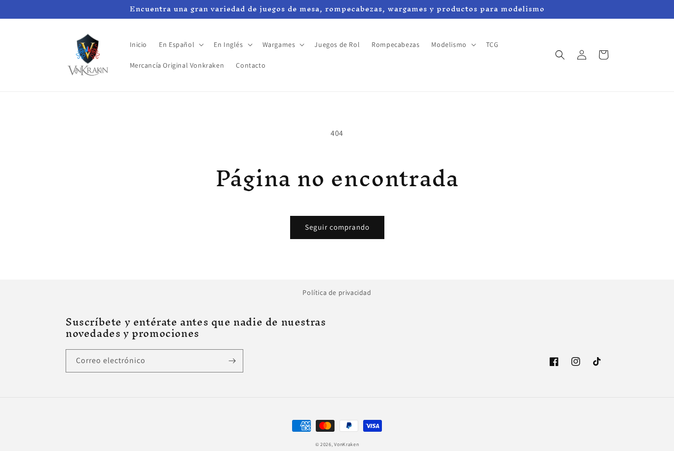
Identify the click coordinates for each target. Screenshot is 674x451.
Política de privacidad (336, 292)
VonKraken (346, 444)
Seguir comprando (337, 227)
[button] (180, 44)
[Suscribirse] (232, 360)
